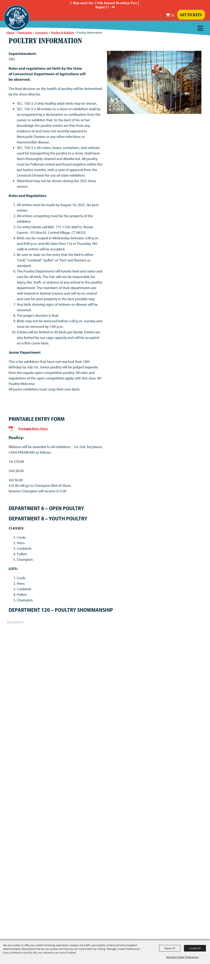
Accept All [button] (195, 948)
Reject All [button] (169, 948)
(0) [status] (172, 15)
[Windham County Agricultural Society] (16, 18)
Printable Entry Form (33, 429)
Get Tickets (191, 15)
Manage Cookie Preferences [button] (182, 957)
